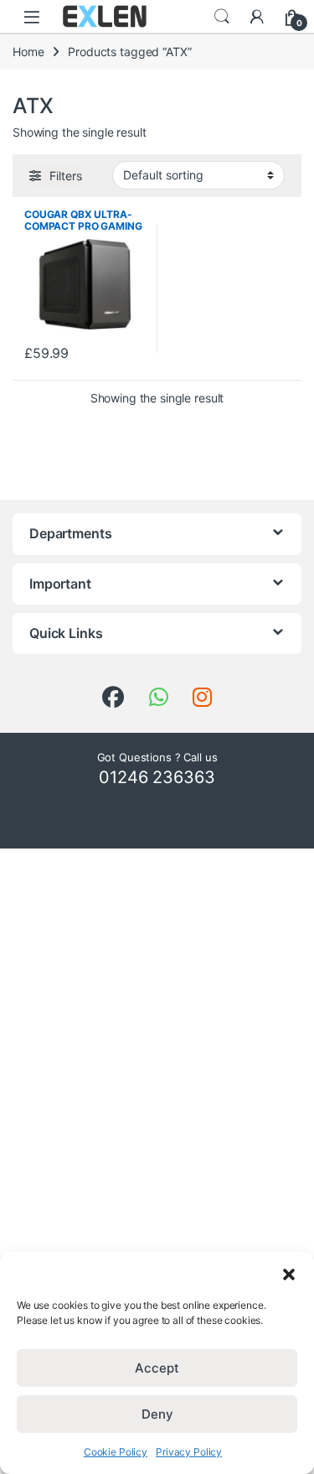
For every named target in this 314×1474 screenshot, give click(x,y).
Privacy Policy (189, 1451)
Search (222, 17)
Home (28, 51)
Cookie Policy (115, 1451)
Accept (157, 1368)
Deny (157, 1414)
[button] (289, 1272)
